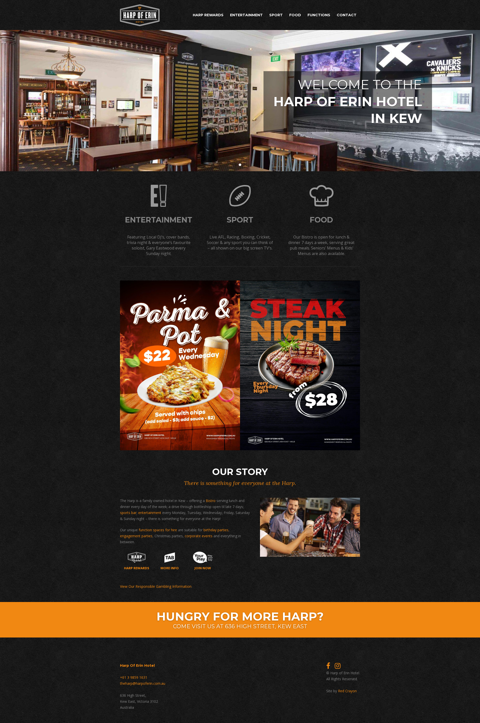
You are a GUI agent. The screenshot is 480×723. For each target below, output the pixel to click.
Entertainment (246, 15)
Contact (346, 15)
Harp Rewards (208, 15)
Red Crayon (347, 690)
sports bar (128, 512)
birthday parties (216, 530)
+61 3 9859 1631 (133, 677)
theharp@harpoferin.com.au (142, 683)
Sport (276, 15)
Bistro (211, 500)
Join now (202, 568)
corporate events (198, 536)
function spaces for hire (158, 530)
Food (295, 15)
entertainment (149, 512)
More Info (169, 568)
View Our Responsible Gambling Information (156, 586)
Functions (319, 15)
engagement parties (136, 536)
